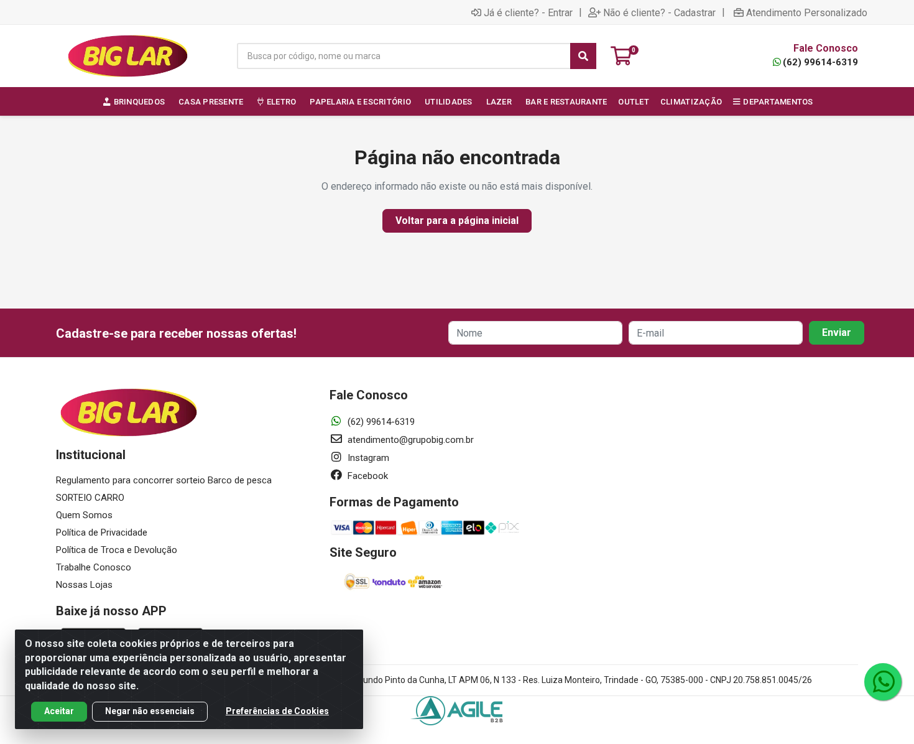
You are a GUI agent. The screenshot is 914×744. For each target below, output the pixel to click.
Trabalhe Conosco (93, 567)
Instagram (367, 457)
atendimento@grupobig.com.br (409, 439)
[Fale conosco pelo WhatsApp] (883, 681)
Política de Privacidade (101, 532)
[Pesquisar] (583, 56)
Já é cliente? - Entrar (528, 12)
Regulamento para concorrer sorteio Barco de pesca (164, 480)
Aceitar (59, 711)
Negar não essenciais (150, 711)
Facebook (366, 475)
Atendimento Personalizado (806, 12)
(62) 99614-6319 (820, 62)
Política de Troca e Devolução (116, 550)
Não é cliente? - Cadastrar (659, 12)
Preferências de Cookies (277, 711)
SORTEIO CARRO (90, 497)
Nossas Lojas (84, 584)
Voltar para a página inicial (457, 220)
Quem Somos (84, 515)
